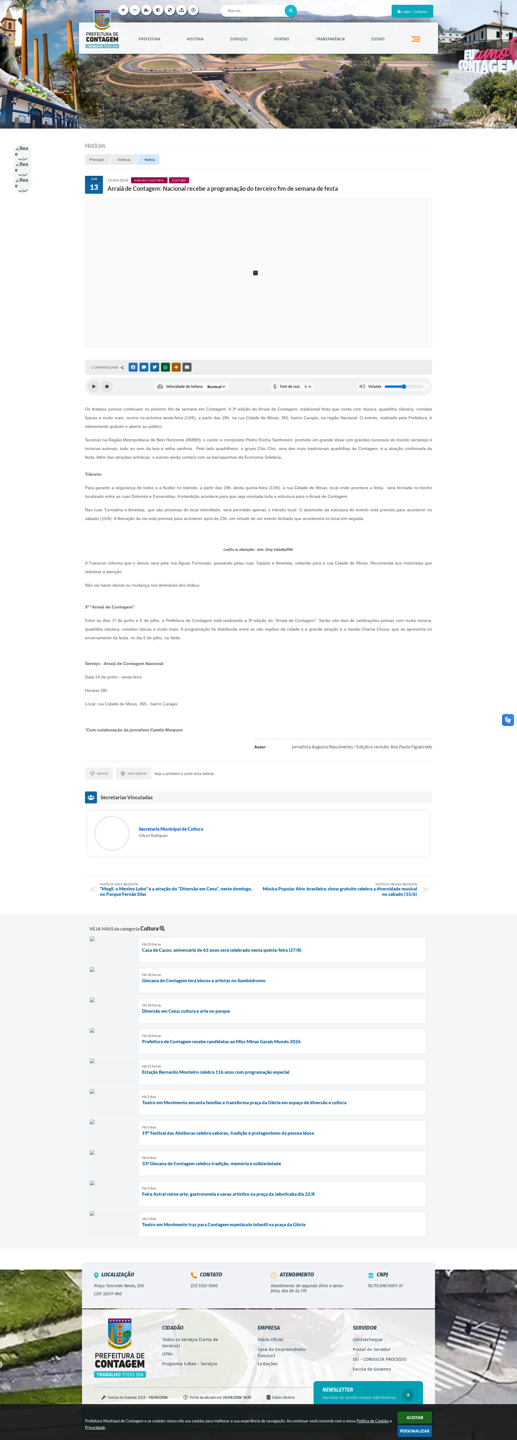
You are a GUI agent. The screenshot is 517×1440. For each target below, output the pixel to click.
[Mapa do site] (181, 10)
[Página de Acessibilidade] (193, 10)
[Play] (94, 387)
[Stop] (107, 387)
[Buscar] (291, 11)
